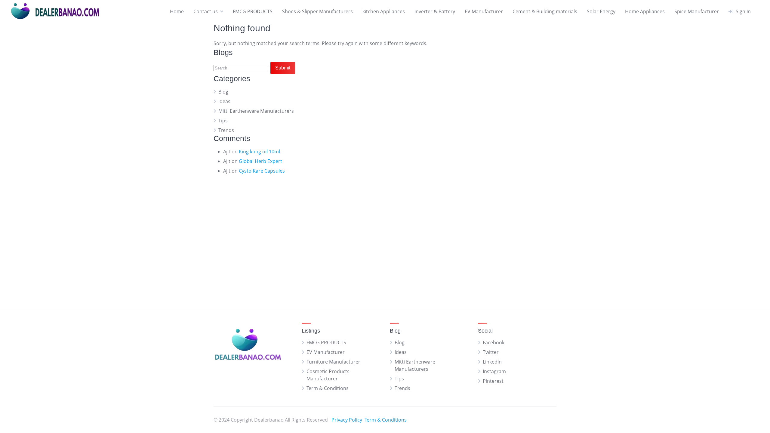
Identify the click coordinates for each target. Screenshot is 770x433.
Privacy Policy (346, 419)
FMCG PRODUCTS (253, 11)
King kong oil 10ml (259, 151)
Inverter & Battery (434, 11)
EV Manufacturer (484, 11)
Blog (223, 91)
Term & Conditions (327, 388)
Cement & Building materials (545, 11)
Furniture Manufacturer (333, 361)
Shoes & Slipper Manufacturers (317, 11)
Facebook (493, 342)
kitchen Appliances (383, 11)
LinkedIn (492, 361)
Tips (223, 120)
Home (177, 11)
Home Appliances (645, 11)
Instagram (494, 371)
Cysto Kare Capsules (262, 170)
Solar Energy (601, 11)
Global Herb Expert (260, 161)
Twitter (491, 352)
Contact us (205, 11)
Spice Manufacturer (696, 11)
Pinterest (493, 381)
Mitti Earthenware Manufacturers (256, 111)
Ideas (224, 101)
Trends (226, 130)
